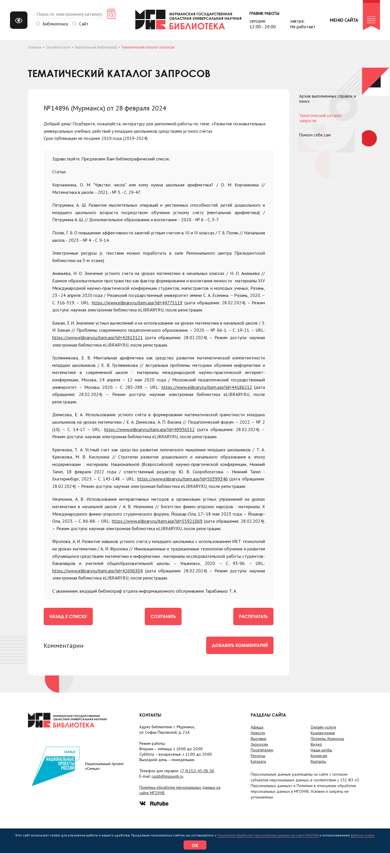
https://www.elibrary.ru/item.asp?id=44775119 (137, 302)
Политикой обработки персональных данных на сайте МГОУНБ (268, 835)
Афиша (257, 727)
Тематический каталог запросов (320, 118)
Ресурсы (258, 755)
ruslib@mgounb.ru (167, 776)
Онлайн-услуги (58, 47)
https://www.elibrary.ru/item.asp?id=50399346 (182, 479)
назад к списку (68, 616)
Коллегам (319, 755)
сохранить (163, 616)
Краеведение (323, 732)
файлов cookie (362, 835)
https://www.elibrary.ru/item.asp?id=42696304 (97, 571)
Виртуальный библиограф (96, 47)
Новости (258, 732)
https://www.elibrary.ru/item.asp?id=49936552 (149, 429)
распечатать (253, 616)
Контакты (318, 761)
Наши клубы (321, 750)
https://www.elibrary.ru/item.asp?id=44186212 (207, 387)
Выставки (258, 738)
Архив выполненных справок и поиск (327, 98)
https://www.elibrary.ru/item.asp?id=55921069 (157, 521)
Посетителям (262, 750)
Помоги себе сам (315, 135)
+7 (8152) (197, 770)
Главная (34, 47)
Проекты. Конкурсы (327, 738)
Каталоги (258, 761)
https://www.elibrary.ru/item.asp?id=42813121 (97, 337)
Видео (316, 744)
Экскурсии (259, 744)
